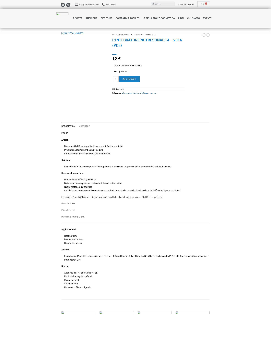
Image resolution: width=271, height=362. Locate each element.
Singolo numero (120, 35)
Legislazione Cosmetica (159, 18)
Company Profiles (127, 18)
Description (68, 126)
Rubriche (91, 18)
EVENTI (207, 18)
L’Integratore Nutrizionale (142, 35)
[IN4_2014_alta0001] (84, 33)
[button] (186, 4)
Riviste (77, 18)
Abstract (84, 126)
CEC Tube (106, 18)
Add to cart (129, 79)
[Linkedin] (63, 5)
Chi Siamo (193, 18)
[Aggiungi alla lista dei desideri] (101, 39)
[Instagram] (68, 5)
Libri (181, 18)
